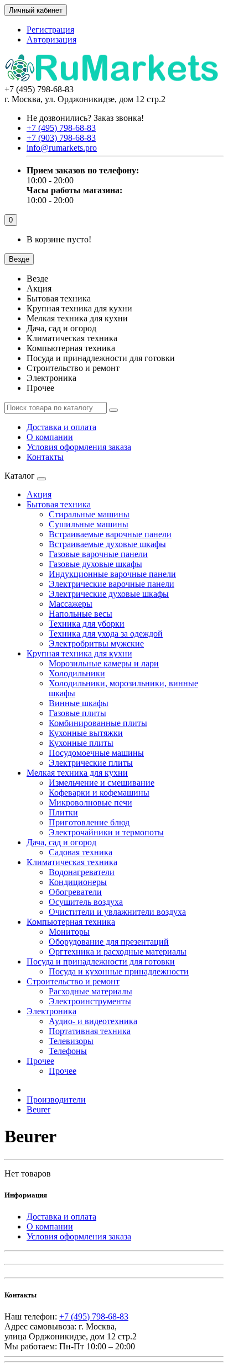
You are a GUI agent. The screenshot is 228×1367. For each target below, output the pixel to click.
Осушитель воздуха (86, 902)
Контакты (45, 457)
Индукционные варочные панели (112, 574)
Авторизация (51, 39)
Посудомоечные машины (96, 752)
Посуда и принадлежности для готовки (101, 961)
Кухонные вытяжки (86, 733)
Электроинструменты (90, 1001)
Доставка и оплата (61, 427)
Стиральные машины (89, 514)
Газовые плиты (77, 713)
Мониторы (69, 931)
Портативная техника (90, 1031)
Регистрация (50, 29)
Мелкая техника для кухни (77, 772)
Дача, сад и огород (61, 842)
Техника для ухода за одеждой (106, 633)
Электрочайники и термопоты (106, 832)
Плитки (63, 812)
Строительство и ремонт (73, 981)
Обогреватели (75, 892)
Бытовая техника (59, 504)
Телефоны (68, 1051)
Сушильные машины (88, 524)
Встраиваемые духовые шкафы (107, 544)
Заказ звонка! (85, 118)
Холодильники (77, 673)
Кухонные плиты (81, 743)
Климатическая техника (72, 862)
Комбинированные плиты (98, 723)
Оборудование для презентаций (109, 941)
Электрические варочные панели (111, 584)
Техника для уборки (87, 623)
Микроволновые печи (90, 802)
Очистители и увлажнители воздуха (117, 911)
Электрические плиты (91, 762)
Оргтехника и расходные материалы (117, 951)
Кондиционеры (78, 882)
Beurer (38, 1109)
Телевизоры (71, 1041)
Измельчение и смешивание (101, 782)
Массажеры (70, 603)
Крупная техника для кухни (79, 653)
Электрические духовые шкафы (109, 593)
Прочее (40, 1061)
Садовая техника (80, 852)
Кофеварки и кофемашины (99, 792)
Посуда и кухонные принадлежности (119, 971)
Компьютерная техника (71, 921)
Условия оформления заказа (79, 447)
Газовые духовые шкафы (95, 564)
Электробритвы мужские (96, 643)
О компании (50, 437)
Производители (56, 1099)
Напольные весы (80, 613)
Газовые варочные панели (98, 554)
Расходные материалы (90, 991)
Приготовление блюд (89, 822)
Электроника (51, 1011)
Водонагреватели (82, 872)
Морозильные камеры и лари (104, 663)
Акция (39, 494)
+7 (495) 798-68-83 (93, 1316)
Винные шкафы (78, 703)
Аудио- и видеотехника (93, 1021)
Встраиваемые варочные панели (110, 534)
